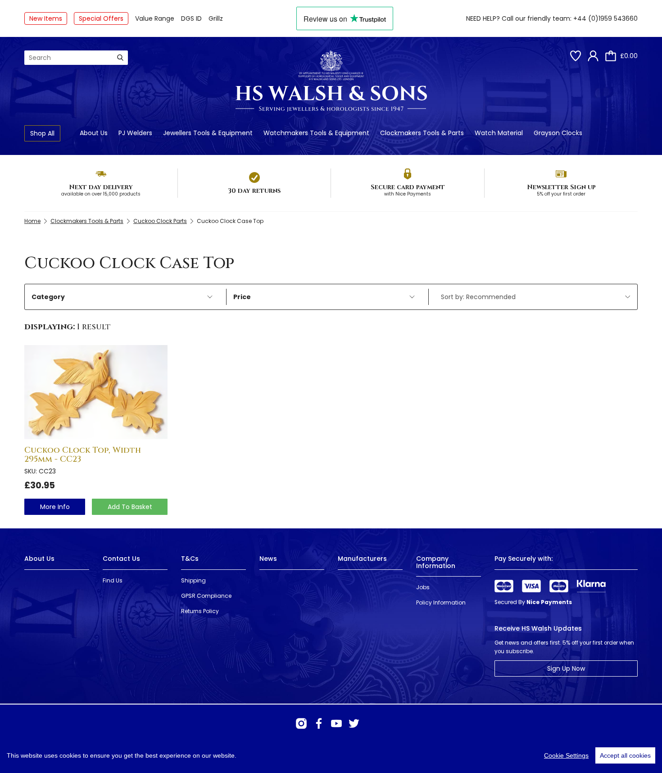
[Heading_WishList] (575, 55)
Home (32, 221)
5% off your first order (561, 194)
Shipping (193, 580)
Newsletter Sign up (561, 187)
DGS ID (191, 18)
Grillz (216, 18)
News (268, 558)
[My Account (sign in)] (593, 55)
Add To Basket (130, 506)
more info (55, 506)
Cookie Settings (566, 755)
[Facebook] (318, 723)
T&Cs (190, 558)
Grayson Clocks (558, 132)
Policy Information (441, 602)
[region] (331, 755)
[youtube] (336, 723)
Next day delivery (101, 187)
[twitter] (354, 723)
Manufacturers (362, 558)
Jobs (423, 587)
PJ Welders (135, 132)
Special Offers (101, 18)
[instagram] (301, 723)
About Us (94, 132)
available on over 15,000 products (101, 194)
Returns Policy (200, 611)
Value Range (154, 18)
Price (242, 296)
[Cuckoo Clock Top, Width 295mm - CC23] (96, 392)
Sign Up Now (566, 668)
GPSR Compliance (206, 596)
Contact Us (121, 558)
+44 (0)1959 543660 (605, 18)
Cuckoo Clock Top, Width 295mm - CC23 (82, 455)
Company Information (435, 562)
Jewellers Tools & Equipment (208, 132)
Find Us (112, 580)
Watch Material (499, 132)
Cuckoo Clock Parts (160, 221)
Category (48, 296)
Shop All (42, 133)
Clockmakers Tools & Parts (422, 132)
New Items (45, 18)
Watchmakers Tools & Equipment (316, 132)
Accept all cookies (625, 755)
